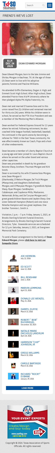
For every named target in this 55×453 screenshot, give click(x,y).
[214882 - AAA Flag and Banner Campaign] (27, 438)
